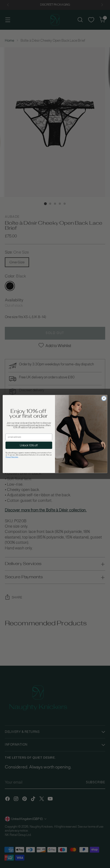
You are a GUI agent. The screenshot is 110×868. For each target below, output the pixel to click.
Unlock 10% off (29, 445)
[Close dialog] (103, 398)
